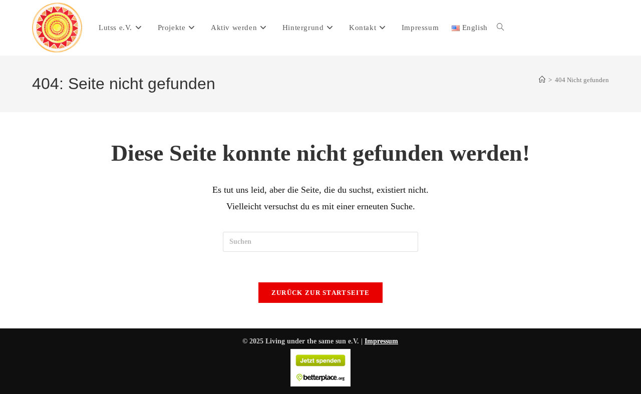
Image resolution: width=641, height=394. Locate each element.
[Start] (542, 80)
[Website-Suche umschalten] (500, 27)
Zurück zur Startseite (320, 292)
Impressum (381, 341)
